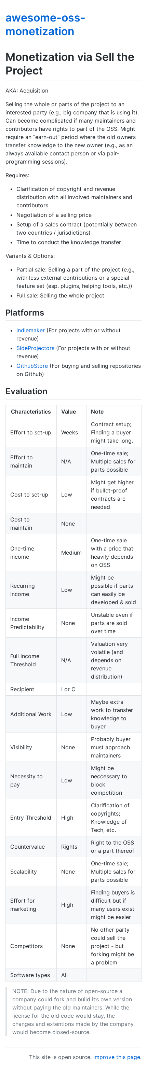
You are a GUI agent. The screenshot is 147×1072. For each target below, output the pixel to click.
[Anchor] (48, 312)
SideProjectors (35, 348)
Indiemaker (30, 330)
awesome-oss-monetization (45, 24)
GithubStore (32, 365)
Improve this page (116, 1057)
